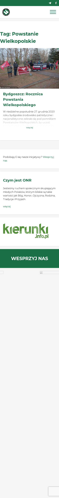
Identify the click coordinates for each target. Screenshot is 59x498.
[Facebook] (56, 3)
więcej (7, 206)
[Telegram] (50, 3)
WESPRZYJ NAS (29, 258)
